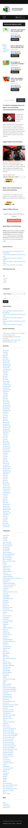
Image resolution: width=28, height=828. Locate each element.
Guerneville (5, 622)
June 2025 (5, 374)
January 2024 (6, 403)
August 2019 (6, 494)
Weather (5, 776)
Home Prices (6, 636)
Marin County (6, 651)
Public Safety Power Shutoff (9, 691)
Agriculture (5, 537)
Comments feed (6, 805)
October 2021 (6, 449)
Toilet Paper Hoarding (8, 762)
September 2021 (7, 451)
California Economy (7, 566)
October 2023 (6, 408)
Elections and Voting (7, 607)
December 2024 (7, 384)
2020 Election (6, 535)
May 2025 (5, 376)
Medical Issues (6, 653)
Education (5, 603)
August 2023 (6, 412)
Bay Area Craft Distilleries (9, 554)
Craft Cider (5, 593)
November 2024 (7, 386)
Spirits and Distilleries (8, 754)
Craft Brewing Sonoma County (10, 591)
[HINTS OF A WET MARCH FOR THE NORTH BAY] (6, 30)
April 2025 (5, 377)
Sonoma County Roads (8, 742)
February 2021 (6, 463)
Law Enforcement (7, 646)
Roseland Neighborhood (9, 701)
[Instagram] (16, 37)
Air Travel (5, 540)
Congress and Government (9, 585)
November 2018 (6, 509)
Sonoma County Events (8, 739)
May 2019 (5, 499)
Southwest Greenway (8, 752)
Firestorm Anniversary (8, 610)
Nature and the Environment (9, 658)
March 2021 (5, 461)
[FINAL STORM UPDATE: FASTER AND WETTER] (6, 48)
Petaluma (5, 680)
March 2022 (5, 441)
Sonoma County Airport (8, 730)
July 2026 (5, 352)
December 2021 (6, 446)
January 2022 (6, 444)
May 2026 (5, 355)
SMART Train (6, 725)
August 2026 (6, 350)
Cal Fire (4, 564)
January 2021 (6, 465)
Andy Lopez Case (7, 542)
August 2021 (5, 453)
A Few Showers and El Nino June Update (12, 265)
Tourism (5, 764)
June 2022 (5, 436)
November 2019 (6, 489)
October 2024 (6, 388)
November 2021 (6, 448)
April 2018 (5, 521)
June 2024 (5, 395)
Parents (4, 677)
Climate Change (6, 579)
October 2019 (6, 490)
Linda (4, 335)
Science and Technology (9, 721)
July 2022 (5, 434)
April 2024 (5, 398)
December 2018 (6, 507)
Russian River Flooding (8, 706)
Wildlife (4, 780)
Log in (4, 802)
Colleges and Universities (9, 583)
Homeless (5, 638)
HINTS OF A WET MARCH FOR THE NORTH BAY (18, 30)
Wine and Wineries (7, 783)
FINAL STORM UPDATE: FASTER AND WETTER (17, 46)
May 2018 (5, 519)
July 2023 (5, 413)
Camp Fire (5, 573)
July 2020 (5, 475)
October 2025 (6, 367)
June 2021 (5, 456)
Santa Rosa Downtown (8, 711)
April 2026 (5, 357)
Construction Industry (8, 586)
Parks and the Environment (9, 679)
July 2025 (5, 372)
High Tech (5, 629)
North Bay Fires (6, 668)
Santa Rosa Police (7, 716)
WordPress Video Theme (9, 823)
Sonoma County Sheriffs (8, 744)
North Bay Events (7, 667)
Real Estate (5, 692)
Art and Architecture (7, 545)
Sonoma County (6, 727)
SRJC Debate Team (16, 340)
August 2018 (6, 514)
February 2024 (6, 401)
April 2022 (5, 439)
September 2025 (7, 369)
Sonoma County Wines (8, 750)
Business (5, 562)
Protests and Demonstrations (9, 689)
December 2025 (6, 364)
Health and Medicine (8, 627)
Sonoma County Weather (9, 747)
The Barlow (5, 757)
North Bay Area (6, 662)
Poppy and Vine (6, 686)
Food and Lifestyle (7, 615)
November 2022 (6, 427)
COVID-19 (5, 590)
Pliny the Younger (7, 684)
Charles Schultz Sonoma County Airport (12, 578)
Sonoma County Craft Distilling (10, 735)
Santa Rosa (5, 708)
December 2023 (6, 405)
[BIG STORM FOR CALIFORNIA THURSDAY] (6, 62)
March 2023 (5, 420)
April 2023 (5, 419)
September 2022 (7, 431)
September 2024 (7, 390)
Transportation (6, 766)
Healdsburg (5, 624)
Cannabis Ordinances (8, 576)
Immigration (5, 643)
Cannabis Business (7, 574)
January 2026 (6, 362)
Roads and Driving (7, 697)
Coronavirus (6, 588)
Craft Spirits (5, 600)
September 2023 (7, 410)
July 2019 (5, 495)
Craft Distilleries (6, 595)
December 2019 (6, 487)
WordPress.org (6, 807)
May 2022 (5, 437)
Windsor (5, 781)
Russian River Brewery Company (10, 704)
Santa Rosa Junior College (9, 715)
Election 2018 (6, 605)
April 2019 (5, 501)
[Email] (18, 37)
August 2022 (6, 432)
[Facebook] (12, 37)
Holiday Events (6, 632)
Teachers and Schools (8, 756)
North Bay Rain (6, 670)
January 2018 (6, 526)
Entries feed (6, 804)
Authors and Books (7, 552)
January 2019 (6, 506)
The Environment (7, 761)
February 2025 (6, 381)
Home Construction (7, 634)
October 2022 (6, 429)
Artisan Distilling (6, 549)
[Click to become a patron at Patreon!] (14, 220)
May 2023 (5, 417)
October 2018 (6, 511)
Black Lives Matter (7, 559)
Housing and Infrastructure (9, 641)
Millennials (5, 655)
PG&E (4, 682)
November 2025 (6, 365)
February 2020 (6, 483)
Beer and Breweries (7, 557)
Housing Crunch (11, 335)
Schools (5, 720)
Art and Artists (6, 547)
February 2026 (6, 360)
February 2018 (6, 525)
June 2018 (5, 518)
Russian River (6, 703)
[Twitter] (14, 37)
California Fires (6, 568)
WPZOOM (19, 823)
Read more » (15, 39)
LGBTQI (4, 650)
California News (6, 569)
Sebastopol (5, 723)
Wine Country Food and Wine (10, 788)
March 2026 (5, 359)
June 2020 (5, 477)
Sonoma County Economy (9, 737)
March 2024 (5, 400)
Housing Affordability (8, 639)
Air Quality (5, 538)
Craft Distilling (6, 597)
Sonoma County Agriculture (9, 728)
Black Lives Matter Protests (9, 561)
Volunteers (5, 774)
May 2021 (5, 458)
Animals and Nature (7, 544)
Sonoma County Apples (8, 732)
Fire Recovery (6, 609)
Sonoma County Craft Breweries (10, 733)
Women (4, 791)
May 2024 (5, 396)
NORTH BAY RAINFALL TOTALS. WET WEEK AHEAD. (17, 80)
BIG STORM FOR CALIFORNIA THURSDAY (17, 63)
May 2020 (5, 478)
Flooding (5, 612)
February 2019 (6, 504)
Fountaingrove (6, 617)
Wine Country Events (8, 786)
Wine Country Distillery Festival (10, 785)
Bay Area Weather (7, 556)
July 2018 (5, 516)
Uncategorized (6, 769)
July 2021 (5, 454)
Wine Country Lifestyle (8, 790)
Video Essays (6, 773)
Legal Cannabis (6, 648)
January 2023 (6, 424)
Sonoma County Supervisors (9, 745)
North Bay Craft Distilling (8, 665)
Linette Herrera (6, 333)
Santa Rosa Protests (7, 718)
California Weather (7, 571)
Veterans (5, 771)
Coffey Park (5, 581)
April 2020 (5, 480)
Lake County (6, 644)
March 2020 (5, 482)
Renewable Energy (7, 696)
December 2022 (6, 425)
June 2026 (5, 354)
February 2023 (6, 422)
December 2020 (7, 466)
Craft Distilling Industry (8, 598)
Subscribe (20, 100)
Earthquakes (6, 602)
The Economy (6, 759)
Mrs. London (14, 341)
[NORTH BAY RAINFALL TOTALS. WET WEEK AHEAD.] (6, 78)
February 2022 (6, 442)
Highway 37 (5, 631)
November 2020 (7, 468)
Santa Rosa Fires (7, 713)
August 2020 (6, 473)
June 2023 (5, 415)
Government (6, 619)
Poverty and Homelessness (9, 687)
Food (4, 614)
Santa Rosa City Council (8, 709)
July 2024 (5, 393)
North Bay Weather (7, 672)
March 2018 (5, 523)
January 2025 (6, 383)
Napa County (6, 656)
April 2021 (5, 460)
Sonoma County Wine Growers (10, 749)
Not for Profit (6, 674)
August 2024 (6, 391)
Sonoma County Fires (8, 740)
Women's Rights (6, 793)
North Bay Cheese (7, 663)
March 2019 (5, 502)
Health (4, 626)
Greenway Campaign (8, 621)
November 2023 (6, 407)
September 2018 (7, 513)
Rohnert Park (6, 699)
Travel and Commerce (8, 768)
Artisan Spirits (6, 550)
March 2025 (5, 379)
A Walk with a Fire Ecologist (18, 333)
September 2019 (7, 492)
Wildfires (5, 778)
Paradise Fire (6, 675)
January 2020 (6, 485)
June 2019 (5, 497)
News (4, 660)
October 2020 (6, 470)
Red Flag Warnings (7, 694)
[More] (20, 37)
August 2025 (6, 371)
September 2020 (7, 472)
